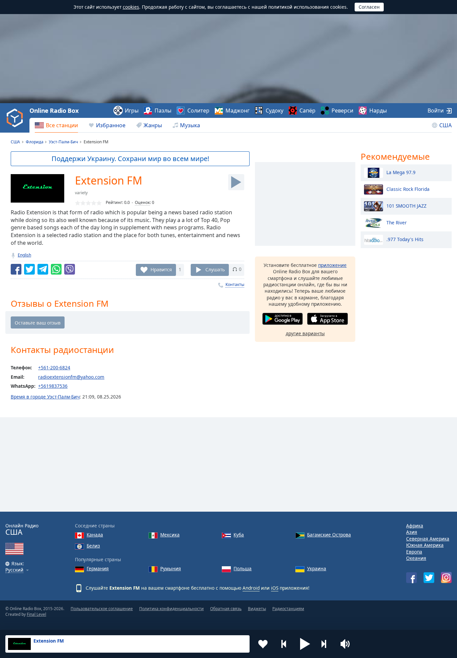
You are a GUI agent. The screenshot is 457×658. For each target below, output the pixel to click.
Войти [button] (436, 110)
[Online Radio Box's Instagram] (446, 577)
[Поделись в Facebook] (16, 269)
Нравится (161, 269)
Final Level (36, 614)
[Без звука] (347, 644)
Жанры (153, 125)
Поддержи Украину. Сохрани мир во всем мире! (130, 158)
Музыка (190, 125)
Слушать (215, 269)
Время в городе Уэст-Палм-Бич (45, 396)
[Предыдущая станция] (284, 644)
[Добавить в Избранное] (263, 644)
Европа (414, 552)
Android (251, 588)
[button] (305, 644)
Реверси (342, 110)
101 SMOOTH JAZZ (406, 205)
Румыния (170, 568)
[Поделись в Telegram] (42, 269)
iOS (274, 588)
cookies (131, 7)
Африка (414, 525)
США (445, 125)
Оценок (142, 202)
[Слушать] (236, 182)
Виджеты (257, 608)
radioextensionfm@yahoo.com (71, 377)
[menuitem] (56, 125)
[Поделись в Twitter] (29, 269)
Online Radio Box (53, 110)
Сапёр (307, 110)
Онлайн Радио (21, 529)
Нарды (378, 110)
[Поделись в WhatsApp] (56, 269)
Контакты (234, 284)
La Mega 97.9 (401, 172)
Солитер (198, 110)
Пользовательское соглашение (102, 608)
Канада (95, 534)
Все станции (62, 125)
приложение (332, 265)
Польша (243, 568)
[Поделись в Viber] (69, 269)
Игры (132, 110)
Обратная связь (226, 608)
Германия (98, 568)
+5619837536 (53, 386)
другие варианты (305, 333)
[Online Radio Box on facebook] (411, 577)
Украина (316, 568)
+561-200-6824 (54, 367)
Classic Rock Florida (408, 189)
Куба (239, 534)
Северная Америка (427, 538)
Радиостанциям (288, 608)
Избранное (110, 125)
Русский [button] (14, 570)
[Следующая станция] (326, 644)
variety (81, 193)
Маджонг (237, 110)
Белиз (93, 545)
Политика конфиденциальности (171, 608)
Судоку (274, 110)
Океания (416, 558)
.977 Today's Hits (405, 239)
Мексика (170, 534)
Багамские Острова (329, 534)
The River (396, 222)
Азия (411, 532)
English (24, 255)
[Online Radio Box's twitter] (429, 577)
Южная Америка (425, 545)
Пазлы (163, 110)
